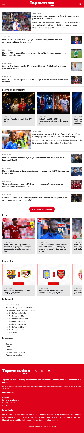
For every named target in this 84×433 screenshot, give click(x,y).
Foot (8, 346)
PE (50, 426)
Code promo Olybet (17, 324)
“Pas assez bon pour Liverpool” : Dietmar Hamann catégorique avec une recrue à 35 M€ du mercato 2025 (33, 185)
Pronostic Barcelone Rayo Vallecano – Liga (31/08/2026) (18, 291)
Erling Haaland (61, 414)
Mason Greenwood (10, 420)
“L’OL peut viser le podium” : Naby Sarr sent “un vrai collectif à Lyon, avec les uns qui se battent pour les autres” (53, 247)
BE (53, 426)
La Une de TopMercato (13, 89)
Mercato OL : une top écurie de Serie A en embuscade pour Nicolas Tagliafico (55, 17)
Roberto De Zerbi (34, 414)
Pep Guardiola (37, 417)
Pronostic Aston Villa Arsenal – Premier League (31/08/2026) (51, 291)
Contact (5, 397)
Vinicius (47, 417)
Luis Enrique (48, 414)
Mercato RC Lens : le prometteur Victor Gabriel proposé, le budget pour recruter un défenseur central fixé (17, 247)
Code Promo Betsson (18, 330)
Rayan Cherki (57, 417)
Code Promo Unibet (17, 321)
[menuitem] (80, 4)
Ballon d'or (7, 414)
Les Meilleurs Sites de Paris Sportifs (20, 310)
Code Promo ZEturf (17, 327)
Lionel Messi (24, 417)
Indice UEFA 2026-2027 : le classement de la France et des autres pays (53, 121)
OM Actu (9, 349)
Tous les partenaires (14, 355)
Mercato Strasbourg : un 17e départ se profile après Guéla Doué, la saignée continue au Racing (34, 67)
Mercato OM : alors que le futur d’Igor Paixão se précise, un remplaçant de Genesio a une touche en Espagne (56, 135)
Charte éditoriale (9, 403)
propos (7, 405)
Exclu (5, 215)
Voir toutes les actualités (42, 209)
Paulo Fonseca (25, 420)
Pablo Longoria (74, 414)
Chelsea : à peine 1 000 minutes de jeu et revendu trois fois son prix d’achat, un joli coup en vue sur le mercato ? (35, 198)
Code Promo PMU (16, 316)
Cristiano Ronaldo (10, 417)
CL (48, 426)
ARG (45, 426)
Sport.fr (9, 344)
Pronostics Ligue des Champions (19, 307)
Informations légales (10, 400)
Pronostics (7, 261)
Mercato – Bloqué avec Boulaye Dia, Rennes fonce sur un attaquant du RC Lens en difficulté (33, 158)
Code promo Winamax (18, 318)
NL (56, 426)
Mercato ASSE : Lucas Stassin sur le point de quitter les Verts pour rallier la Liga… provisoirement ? (34, 54)
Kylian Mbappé (20, 414)
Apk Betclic (13, 332)
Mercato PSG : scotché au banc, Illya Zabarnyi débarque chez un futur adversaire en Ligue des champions (32, 40)
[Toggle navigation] (4, 4)
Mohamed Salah (52, 420)
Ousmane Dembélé (72, 417)
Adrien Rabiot (38, 420)
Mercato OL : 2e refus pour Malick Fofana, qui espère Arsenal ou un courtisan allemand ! (35, 80)
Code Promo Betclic (17, 313)
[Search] (80, 4)
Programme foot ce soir (15, 352)
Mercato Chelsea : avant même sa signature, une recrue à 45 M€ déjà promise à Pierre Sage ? (35, 172)
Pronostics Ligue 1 (13, 305)
